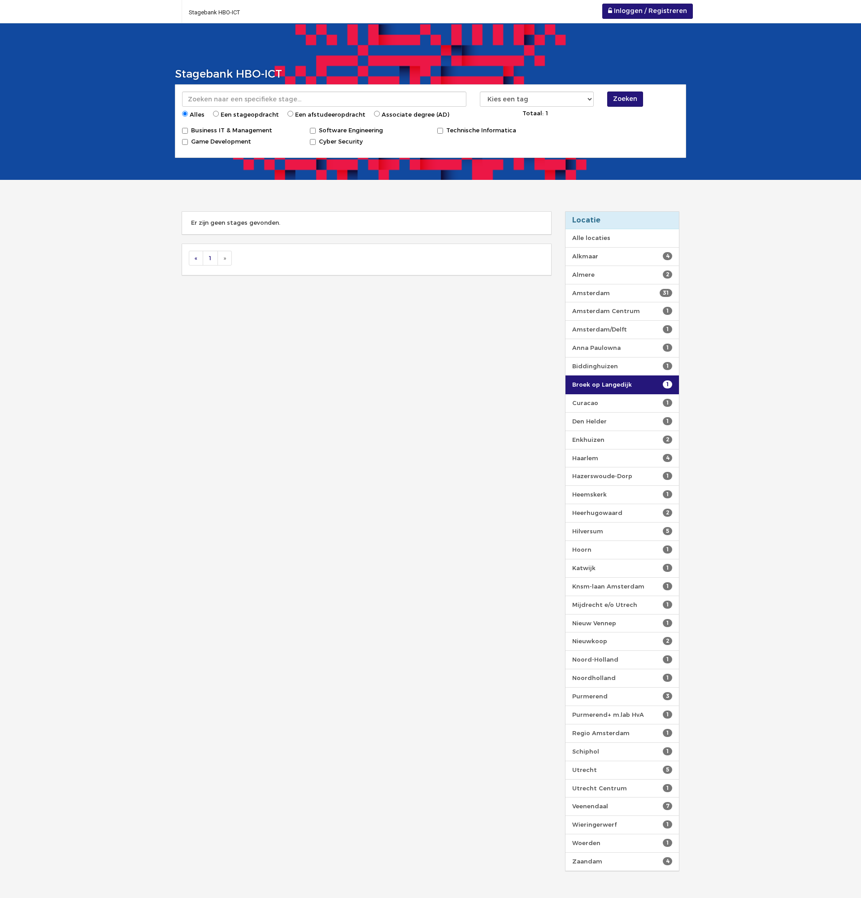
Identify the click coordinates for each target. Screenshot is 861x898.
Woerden (620, 842)
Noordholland (620, 677)
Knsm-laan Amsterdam (620, 586)
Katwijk (620, 567)
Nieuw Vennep (620, 623)
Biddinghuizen (620, 366)
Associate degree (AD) (414, 114)
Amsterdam (620, 292)
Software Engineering (351, 130)
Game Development (221, 141)
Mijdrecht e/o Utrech (620, 604)
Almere (620, 274)
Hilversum (620, 531)
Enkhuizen (620, 439)
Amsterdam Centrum (620, 310)
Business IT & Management (231, 130)
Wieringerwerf (620, 824)
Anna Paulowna (620, 347)
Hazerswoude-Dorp (620, 476)
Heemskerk (620, 494)
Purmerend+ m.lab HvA (620, 714)
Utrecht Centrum (620, 788)
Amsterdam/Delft (620, 329)
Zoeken (625, 99)
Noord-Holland (620, 659)
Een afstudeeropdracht (329, 114)
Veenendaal (620, 806)
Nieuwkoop (620, 641)
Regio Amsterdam (620, 733)
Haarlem (620, 458)
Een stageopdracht (249, 114)
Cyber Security (341, 141)
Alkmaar (620, 256)
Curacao (620, 402)
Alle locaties (591, 237)
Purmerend (620, 696)
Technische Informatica (481, 130)
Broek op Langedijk (620, 384)
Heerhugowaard (620, 512)
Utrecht (620, 769)
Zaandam (620, 861)
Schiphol (620, 751)
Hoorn (620, 549)
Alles (196, 114)
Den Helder (620, 421)
